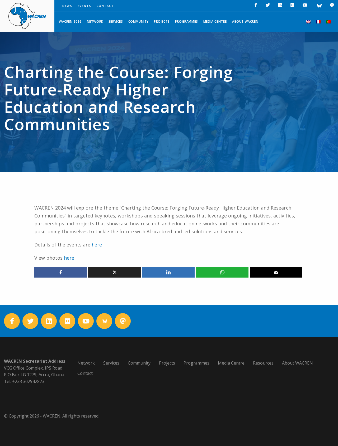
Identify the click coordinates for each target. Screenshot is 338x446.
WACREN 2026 (70, 21)
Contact (105, 6)
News (67, 6)
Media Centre (215, 21)
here (97, 244)
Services (116, 21)
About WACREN (245, 21)
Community (138, 21)
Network (95, 21)
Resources (263, 363)
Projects (162, 21)
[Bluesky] (319, 6)
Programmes (186, 21)
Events (84, 6)
